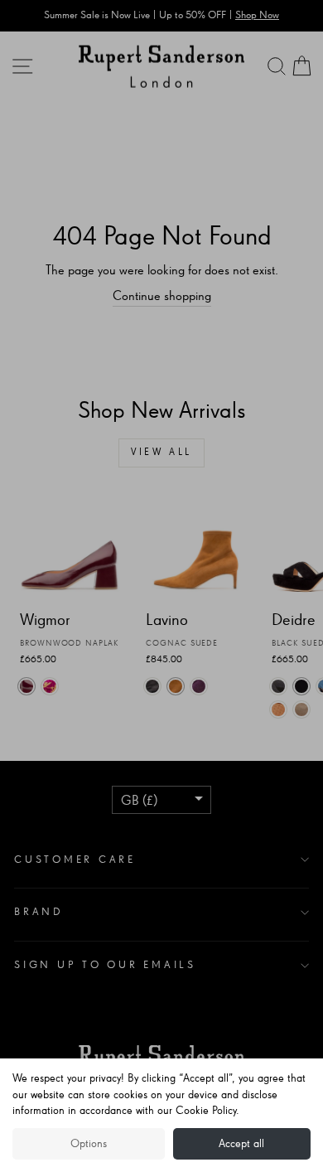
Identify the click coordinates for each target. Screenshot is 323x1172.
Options (88, 1144)
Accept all (241, 1144)
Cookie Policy (206, 1110)
